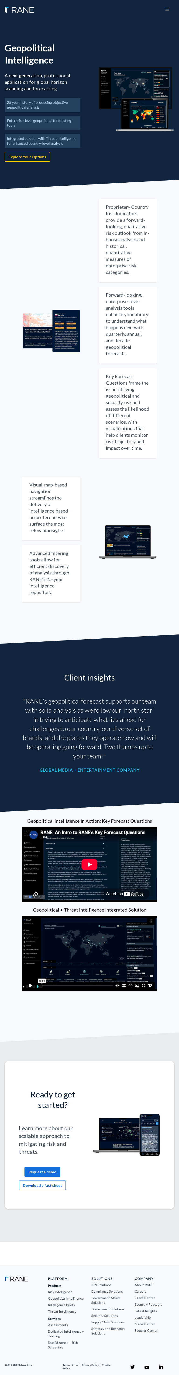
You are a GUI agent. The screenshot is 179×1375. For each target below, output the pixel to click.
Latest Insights (146, 1311)
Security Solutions (104, 1316)
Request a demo (42, 1172)
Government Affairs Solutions (105, 1300)
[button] (167, 9)
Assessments (58, 1325)
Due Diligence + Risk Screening (63, 1345)
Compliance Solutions (107, 1291)
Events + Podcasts (148, 1304)
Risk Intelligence (60, 1292)
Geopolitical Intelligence (66, 1298)
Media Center (145, 1324)
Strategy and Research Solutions (108, 1331)
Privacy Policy (90, 1365)
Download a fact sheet (42, 1185)
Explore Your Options (27, 156)
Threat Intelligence (62, 1311)
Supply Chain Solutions (108, 1322)
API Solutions (101, 1285)
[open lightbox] (137, 99)
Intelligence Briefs (61, 1305)
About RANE (144, 1285)
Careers (140, 1291)
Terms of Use (70, 1365)
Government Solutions (107, 1309)
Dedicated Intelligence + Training (66, 1333)
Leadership (143, 1317)
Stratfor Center (146, 1330)
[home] (19, 7)
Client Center (145, 1298)
